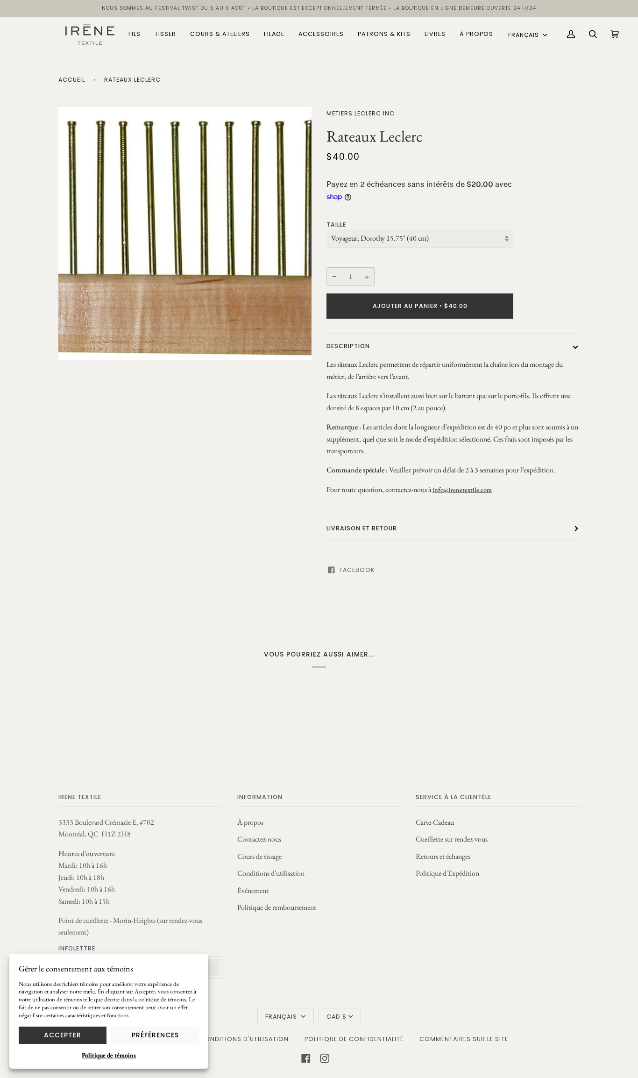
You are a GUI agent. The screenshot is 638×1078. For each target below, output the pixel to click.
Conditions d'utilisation (271, 873)
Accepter (62, 1035)
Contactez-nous (259, 839)
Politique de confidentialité (354, 1039)
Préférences (155, 1035)
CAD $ (336, 1017)
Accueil (71, 80)
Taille (336, 224)
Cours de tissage (259, 856)
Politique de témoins (109, 1055)
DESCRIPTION (348, 346)
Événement (253, 890)
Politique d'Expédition (447, 873)
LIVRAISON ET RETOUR (361, 528)
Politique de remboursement (276, 907)
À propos (250, 822)
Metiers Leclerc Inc (360, 113)
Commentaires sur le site (463, 1039)
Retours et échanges (443, 856)
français (524, 35)
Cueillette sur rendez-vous (452, 839)
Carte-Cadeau (435, 822)
